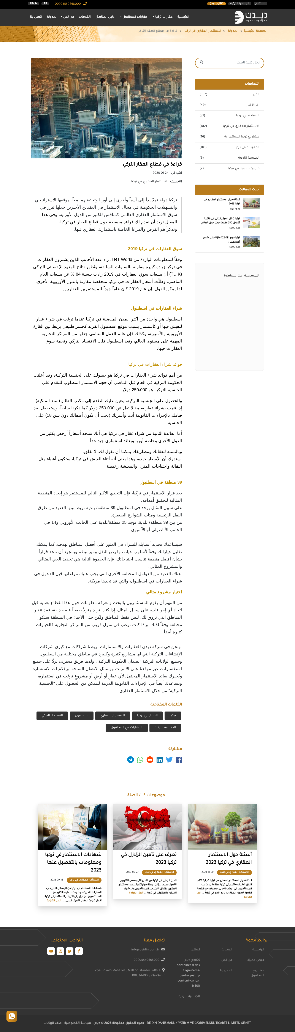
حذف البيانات (53, 1023)
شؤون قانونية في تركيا (244, 168)
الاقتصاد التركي (52, 716)
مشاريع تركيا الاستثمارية (242, 137)
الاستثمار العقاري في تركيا (202, 31)
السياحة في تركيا (248, 116)
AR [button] (45, 3)
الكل (256, 94)
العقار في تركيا (147, 716)
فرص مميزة (255, 960)
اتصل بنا (36, 17)
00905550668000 (68, 4)
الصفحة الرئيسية (255, 31)
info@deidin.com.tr (145, 950)
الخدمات (85, 17)
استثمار (260, 3)
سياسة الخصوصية (77, 1023)
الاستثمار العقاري (112, 716)
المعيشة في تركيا (247, 147)
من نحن (226, 960)
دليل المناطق (105, 17)
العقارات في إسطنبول (127, 728)
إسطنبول (81, 716)
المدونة (52, 17)
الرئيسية (183, 17)
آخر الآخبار (253, 105)
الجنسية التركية (239, 3)
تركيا (173, 716)
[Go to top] (11, 1016)
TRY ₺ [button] (33, 3)
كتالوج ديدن (216, 3)
